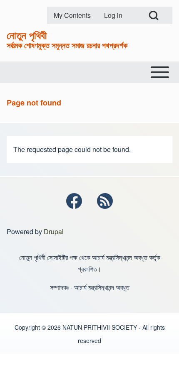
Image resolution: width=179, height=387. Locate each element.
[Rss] (104, 201)
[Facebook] (74, 201)
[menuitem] (72, 15)
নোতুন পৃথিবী (27, 35)
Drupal (54, 231)
